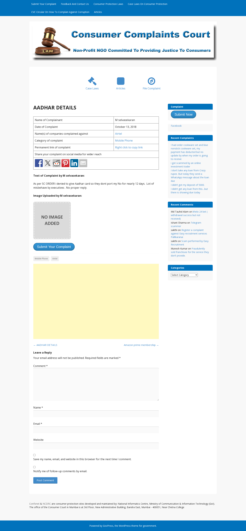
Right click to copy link (129, 147)
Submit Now (183, 114)
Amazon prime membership (141, 345)
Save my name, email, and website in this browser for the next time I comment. (82, 459)
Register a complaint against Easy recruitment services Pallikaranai (189, 233)
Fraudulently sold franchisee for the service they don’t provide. (190, 252)
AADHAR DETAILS (45, 345)
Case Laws (92, 88)
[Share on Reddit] (57, 163)
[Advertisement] (96, 301)
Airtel (118, 134)
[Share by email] (83, 163)
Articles (98, 12)
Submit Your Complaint (43, 4)
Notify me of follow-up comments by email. (60, 471)
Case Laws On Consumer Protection (147, 4)
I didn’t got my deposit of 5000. (187, 184)
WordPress (125, 525)
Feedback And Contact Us (75, 4)
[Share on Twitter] (48, 163)
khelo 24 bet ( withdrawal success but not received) (189, 215)
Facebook (176, 125)
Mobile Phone (124, 140)
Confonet (34, 503)
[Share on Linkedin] (74, 163)
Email (37, 424)
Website (38, 440)
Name (38, 407)
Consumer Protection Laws (108, 4)
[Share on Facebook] (39, 163)
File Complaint (151, 88)
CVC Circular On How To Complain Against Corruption (60, 12)
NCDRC (47, 503)
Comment (40, 366)
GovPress (108, 525)
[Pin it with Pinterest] (65, 163)
